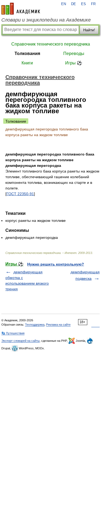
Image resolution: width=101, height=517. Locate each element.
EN (63, 4)
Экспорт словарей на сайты (20, 340)
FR (93, 4)
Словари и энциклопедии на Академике (46, 20)
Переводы (73, 53)
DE (73, 4)
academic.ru (20, 9)
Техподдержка (34, 324)
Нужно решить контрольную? (55, 264)
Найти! (89, 30)
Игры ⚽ (73, 63)
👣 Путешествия (13, 333)
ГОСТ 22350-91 (20, 194)
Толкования (27, 53)
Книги (27, 63)
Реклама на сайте (58, 324)
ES (83, 4)
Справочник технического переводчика (50, 44)
